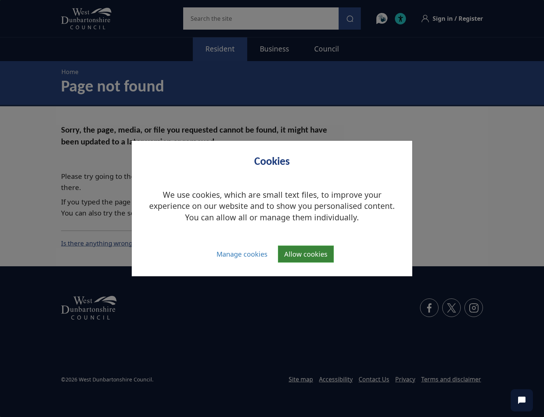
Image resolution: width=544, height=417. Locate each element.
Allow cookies (306, 254)
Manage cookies (242, 254)
